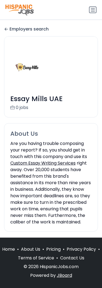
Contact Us (72, 258)
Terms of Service (36, 258)
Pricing (53, 249)
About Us (30, 249)
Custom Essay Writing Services (43, 163)
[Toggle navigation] (93, 10)
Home (8, 249)
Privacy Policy (81, 249)
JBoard (64, 275)
